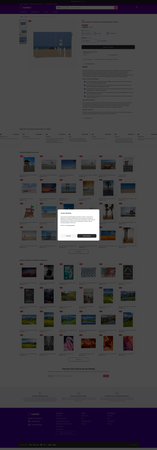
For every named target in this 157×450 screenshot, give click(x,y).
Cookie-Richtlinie (71, 225)
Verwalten (68, 235)
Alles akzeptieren (87, 235)
